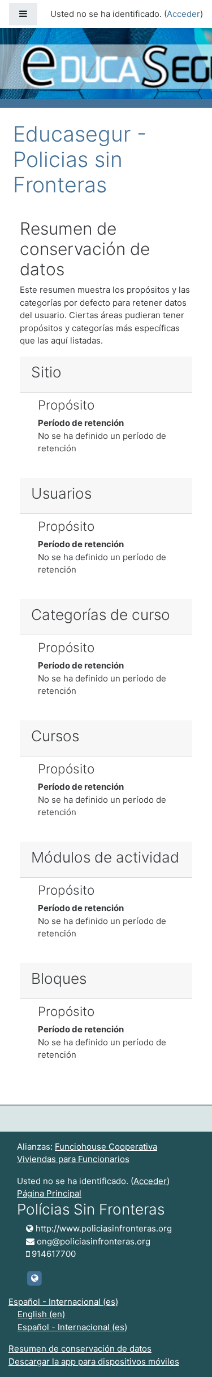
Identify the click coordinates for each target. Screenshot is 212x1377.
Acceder (183, 13)
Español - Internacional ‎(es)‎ (63, 1301)
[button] (186, 1353)
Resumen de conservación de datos (80, 1348)
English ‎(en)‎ (41, 1314)
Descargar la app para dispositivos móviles (93, 1361)
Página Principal (49, 1193)
